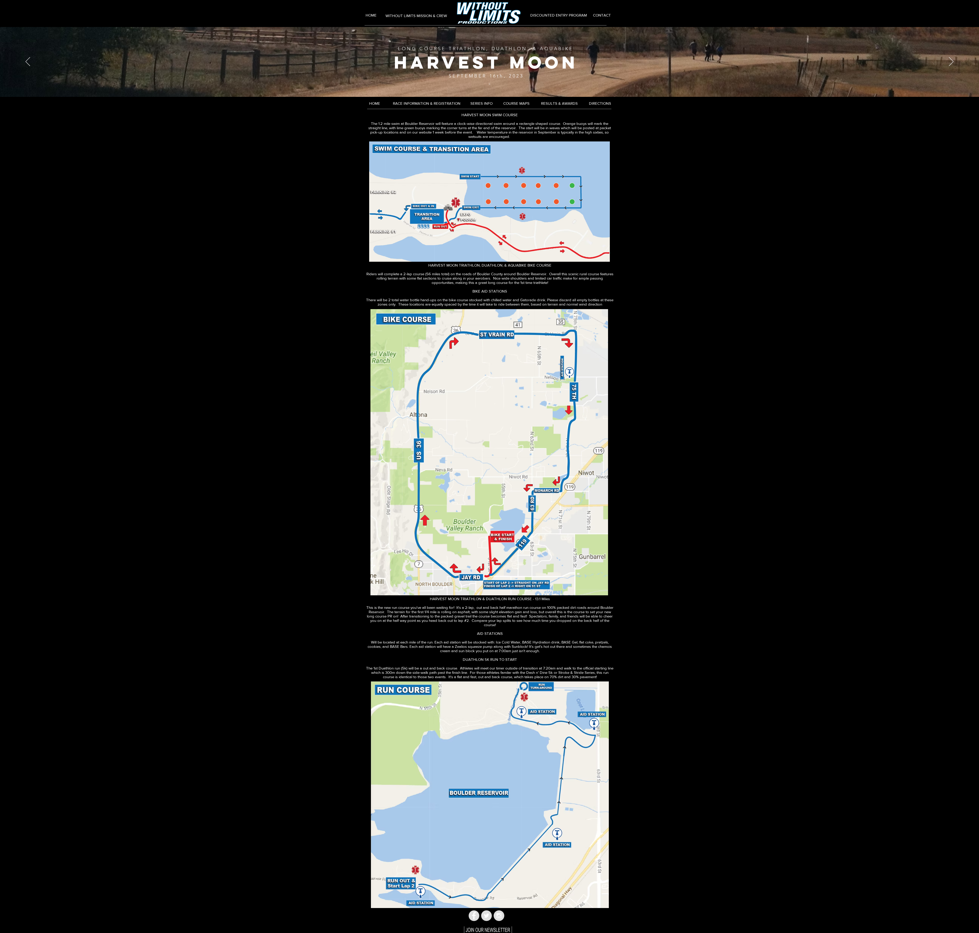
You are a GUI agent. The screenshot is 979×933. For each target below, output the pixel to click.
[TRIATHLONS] (489, 84)
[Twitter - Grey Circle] (486, 915)
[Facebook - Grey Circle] (474, 915)
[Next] (951, 62)
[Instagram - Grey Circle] (499, 915)
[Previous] (27, 62)
